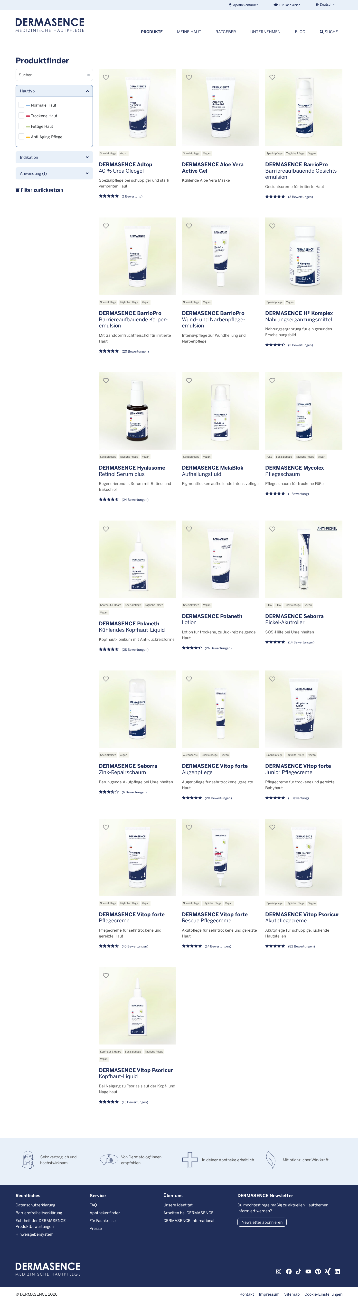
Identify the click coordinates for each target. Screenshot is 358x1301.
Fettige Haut (41, 126)
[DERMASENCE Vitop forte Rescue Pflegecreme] (220, 857)
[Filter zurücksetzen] (88, 75)
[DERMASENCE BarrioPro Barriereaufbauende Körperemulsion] (137, 256)
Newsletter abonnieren (262, 1222)
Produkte (152, 31)
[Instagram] (279, 1271)
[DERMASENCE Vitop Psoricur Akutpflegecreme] (304, 857)
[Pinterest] (318, 1271)
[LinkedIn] (337, 1271)
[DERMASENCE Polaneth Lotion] (220, 559)
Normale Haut (43, 105)
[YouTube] (308, 1271)
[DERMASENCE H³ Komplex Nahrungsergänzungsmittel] (304, 256)
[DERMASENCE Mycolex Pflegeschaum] (304, 411)
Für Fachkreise (289, 5)
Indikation (29, 157)
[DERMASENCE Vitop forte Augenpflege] (220, 709)
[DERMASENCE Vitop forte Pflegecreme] (137, 857)
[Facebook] (289, 1271)
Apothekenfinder (245, 5)
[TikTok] (298, 1271)
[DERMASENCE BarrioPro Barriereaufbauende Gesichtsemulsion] (304, 107)
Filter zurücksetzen (41, 190)
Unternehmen (265, 31)
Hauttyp (27, 90)
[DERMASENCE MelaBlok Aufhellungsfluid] (220, 411)
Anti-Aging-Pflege (46, 136)
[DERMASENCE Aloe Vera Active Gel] (220, 107)
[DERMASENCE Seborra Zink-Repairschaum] (137, 709)
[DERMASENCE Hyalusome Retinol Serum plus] (137, 411)
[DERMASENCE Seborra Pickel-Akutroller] (304, 559)
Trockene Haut (43, 115)
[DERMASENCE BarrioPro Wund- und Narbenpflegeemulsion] (220, 256)
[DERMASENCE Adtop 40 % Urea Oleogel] (137, 107)
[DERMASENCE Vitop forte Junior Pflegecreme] (304, 709)
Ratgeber (226, 31)
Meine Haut (189, 31)
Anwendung (33, 173)
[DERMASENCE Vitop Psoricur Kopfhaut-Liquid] (137, 1006)
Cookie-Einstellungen (323, 1294)
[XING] (328, 1271)
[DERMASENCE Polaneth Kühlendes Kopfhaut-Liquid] (137, 559)
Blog (300, 31)
